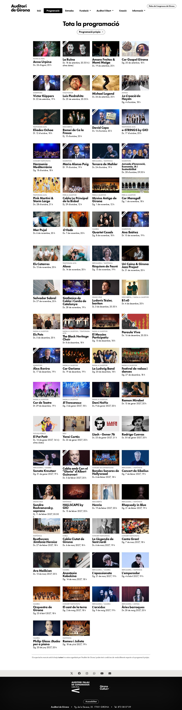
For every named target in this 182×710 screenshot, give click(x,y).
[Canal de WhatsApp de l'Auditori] (94, 674)
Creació (123, 10)
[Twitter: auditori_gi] (72, 674)
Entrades (69, 10)
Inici (39, 10)
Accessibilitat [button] (91, 701)
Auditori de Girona (60, 706)
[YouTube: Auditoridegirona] (102, 674)
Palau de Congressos (162, 6)
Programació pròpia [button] (91, 32)
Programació (53, 10)
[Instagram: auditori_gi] (87, 674)
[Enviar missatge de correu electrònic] (110, 674)
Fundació (84, 10)
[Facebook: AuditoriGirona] (79, 674)
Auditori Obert (104, 10)
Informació (137, 10)
